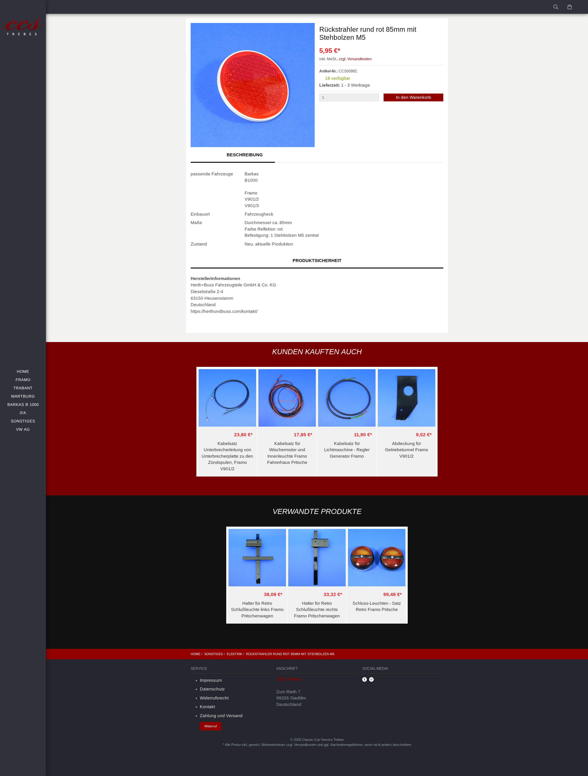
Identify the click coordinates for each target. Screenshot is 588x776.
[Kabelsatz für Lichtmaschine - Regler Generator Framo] (347, 398)
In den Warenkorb (413, 97)
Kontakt (207, 706)
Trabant (23, 388)
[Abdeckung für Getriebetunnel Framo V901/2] (406, 398)
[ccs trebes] (23, 27)
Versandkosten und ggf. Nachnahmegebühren (328, 745)
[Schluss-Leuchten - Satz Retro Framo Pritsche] (376, 557)
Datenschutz (212, 689)
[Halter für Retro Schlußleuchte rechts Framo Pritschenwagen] (317, 557)
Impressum (211, 680)
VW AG (23, 429)
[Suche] (556, 7)
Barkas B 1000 (23, 404)
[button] (309, 85)
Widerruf (210, 726)
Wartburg (23, 396)
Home (23, 371)
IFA (23, 413)
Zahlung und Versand (221, 715)
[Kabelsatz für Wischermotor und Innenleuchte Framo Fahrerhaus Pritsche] (287, 398)
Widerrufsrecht (214, 698)
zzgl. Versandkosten (355, 59)
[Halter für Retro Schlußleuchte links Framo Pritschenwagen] (257, 557)
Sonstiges (23, 421)
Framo (23, 380)
